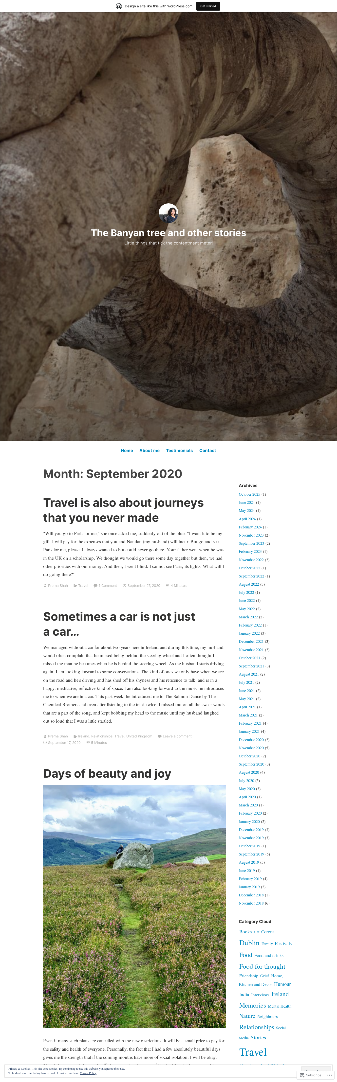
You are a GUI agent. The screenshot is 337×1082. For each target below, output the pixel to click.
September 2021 (251, 665)
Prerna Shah (58, 585)
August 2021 (249, 674)
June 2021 (247, 690)
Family (267, 943)
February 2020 (250, 813)
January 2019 (249, 886)
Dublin (249, 942)
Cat (256, 931)
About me (149, 450)
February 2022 (250, 625)
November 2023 (251, 535)
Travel (83, 585)
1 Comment (108, 585)
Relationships (101, 736)
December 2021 (251, 641)
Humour (282, 983)
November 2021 (251, 649)
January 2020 (249, 821)
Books (245, 931)
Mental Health (279, 1006)
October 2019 (249, 845)
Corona (267, 931)
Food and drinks (268, 955)
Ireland (83, 736)
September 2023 (251, 543)
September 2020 (251, 764)
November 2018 (251, 903)
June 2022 (247, 600)
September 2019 (251, 853)
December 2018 (251, 894)
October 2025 (249, 494)
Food (245, 954)
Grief (264, 975)
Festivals (283, 943)
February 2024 (250, 526)
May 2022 (247, 608)
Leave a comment (177, 736)
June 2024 (247, 502)
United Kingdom (139, 736)
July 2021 (246, 682)
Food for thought (262, 966)
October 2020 (249, 755)
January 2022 (249, 633)
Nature (247, 1016)
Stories (258, 1037)
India (244, 994)
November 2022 (251, 559)
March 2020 (248, 804)
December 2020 (251, 739)
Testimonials (179, 450)
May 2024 (247, 510)
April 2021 (247, 706)
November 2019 (251, 837)
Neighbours (267, 1016)
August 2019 (249, 862)
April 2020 (247, 796)
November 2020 (251, 747)
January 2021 (249, 731)
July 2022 (246, 592)
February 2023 (250, 551)
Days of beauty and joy (107, 773)
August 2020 (249, 772)
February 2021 (250, 723)
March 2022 (248, 616)
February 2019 (250, 878)
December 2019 (251, 829)
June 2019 (247, 870)
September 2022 (251, 575)
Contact (207, 450)
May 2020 (247, 788)
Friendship (248, 975)
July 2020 (246, 780)
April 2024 (247, 518)
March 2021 (248, 714)
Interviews (260, 994)
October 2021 (249, 657)
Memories (252, 1005)
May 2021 (247, 698)
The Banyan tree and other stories (168, 232)
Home (127, 450)
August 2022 (249, 584)
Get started (208, 6)
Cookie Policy (88, 1073)
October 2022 (249, 567)
